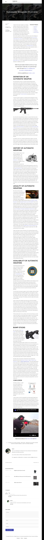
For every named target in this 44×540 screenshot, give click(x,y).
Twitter (22, 538)
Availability (36, 30)
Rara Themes (29, 536)
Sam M (6, 24)
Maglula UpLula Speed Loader (19, 470)
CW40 (31, 438)
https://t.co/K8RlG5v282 (29, 68)
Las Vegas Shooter (30, 45)
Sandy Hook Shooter (20, 126)
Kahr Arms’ (27, 438)
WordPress (36, 536)
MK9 (35, 438)
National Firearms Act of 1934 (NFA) (26, 201)
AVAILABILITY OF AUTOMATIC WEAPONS (14, 442)
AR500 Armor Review (18, 482)
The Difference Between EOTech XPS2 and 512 (22, 476)
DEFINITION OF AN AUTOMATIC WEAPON (32, 442)
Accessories (7, 30)
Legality (35, 29)
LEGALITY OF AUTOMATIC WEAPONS (27, 443)
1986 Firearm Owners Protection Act (30, 225)
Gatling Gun (15, 159)
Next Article (36, 462)
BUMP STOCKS (23, 442)
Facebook (18, 538)
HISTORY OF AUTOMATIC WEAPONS (16, 443)
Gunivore (15, 1)
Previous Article (9, 462)
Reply (10, 496)
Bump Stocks (36, 32)
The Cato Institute (23, 94)
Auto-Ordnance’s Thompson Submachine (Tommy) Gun (24, 208)
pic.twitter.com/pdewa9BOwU (25, 70)
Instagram (25, 538)
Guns (10, 31)
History (35, 28)
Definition (35, 26)
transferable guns (19, 273)
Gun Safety (7, 31)
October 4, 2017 (31, 73)
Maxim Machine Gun (18, 168)
